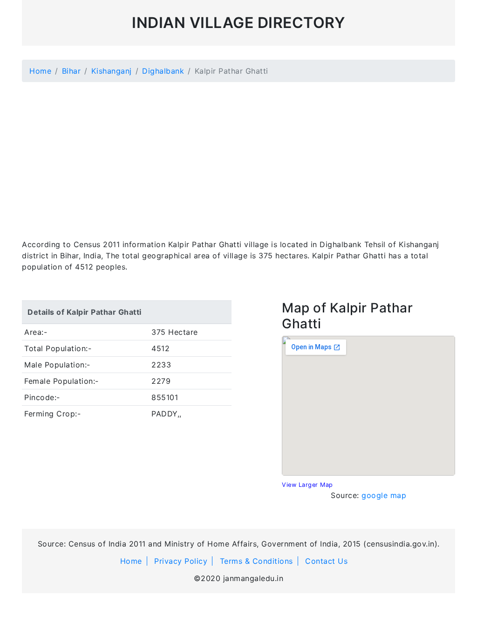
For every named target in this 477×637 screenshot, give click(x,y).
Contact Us (326, 561)
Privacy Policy (180, 561)
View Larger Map (307, 484)
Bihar (71, 71)
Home (40, 71)
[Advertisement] (238, 155)
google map (383, 495)
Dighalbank (163, 71)
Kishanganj (111, 71)
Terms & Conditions (256, 561)
